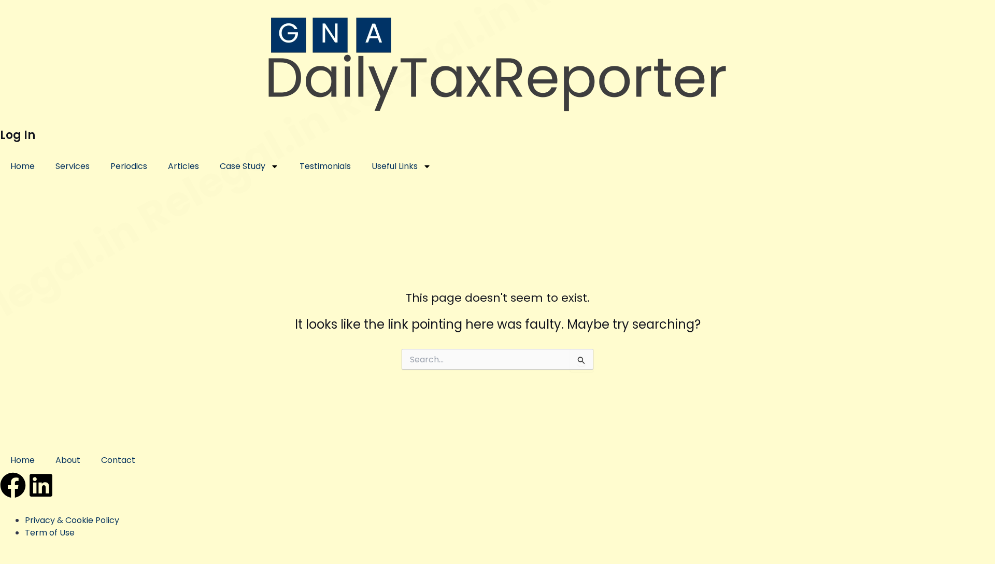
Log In (17, 135)
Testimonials (325, 166)
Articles (183, 166)
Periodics (128, 166)
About (67, 460)
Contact (118, 460)
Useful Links (395, 166)
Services (72, 166)
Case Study (242, 166)
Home (22, 166)
